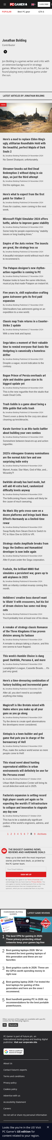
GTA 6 (41, 11)
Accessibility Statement (14, 1102)
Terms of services (33, 880)
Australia (13, 1025)
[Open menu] (4, 4)
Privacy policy (9, 1082)
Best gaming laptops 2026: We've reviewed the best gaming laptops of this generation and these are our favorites (26, 955)
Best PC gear (24, 11)
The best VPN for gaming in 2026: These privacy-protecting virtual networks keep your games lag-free (25, 939)
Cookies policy (10, 1089)
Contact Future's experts (15, 1069)
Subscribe (44, 4)
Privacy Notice (36, 882)
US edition (24, 1131)
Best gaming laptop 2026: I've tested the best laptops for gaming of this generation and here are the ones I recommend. (28, 987)
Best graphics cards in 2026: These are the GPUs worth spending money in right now (27, 970)
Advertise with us (11, 1095)
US (4, 1025)
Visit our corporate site (25, 1042)
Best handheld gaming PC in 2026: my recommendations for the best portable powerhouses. (27, 1002)
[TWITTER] (5, 51)
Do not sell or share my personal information (25, 1115)
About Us (7, 1063)
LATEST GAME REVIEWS (38, 913)
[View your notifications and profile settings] (26, 4)
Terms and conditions (14, 1076)
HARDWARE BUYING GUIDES (13, 912)
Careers (7, 1108)
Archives (41, 834)
